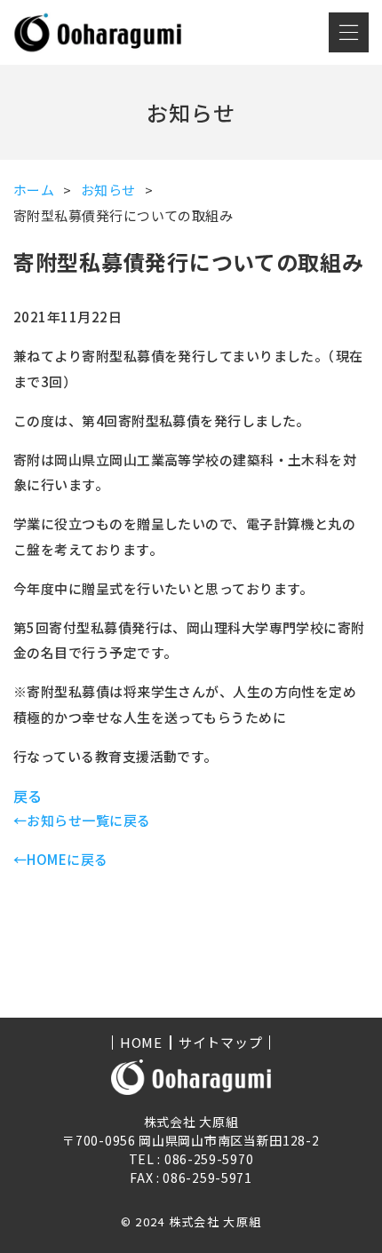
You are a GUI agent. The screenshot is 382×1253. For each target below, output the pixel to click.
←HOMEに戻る (60, 859)
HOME (141, 1042)
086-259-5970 (208, 1159)
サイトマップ (221, 1042)
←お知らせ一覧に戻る (82, 820)
